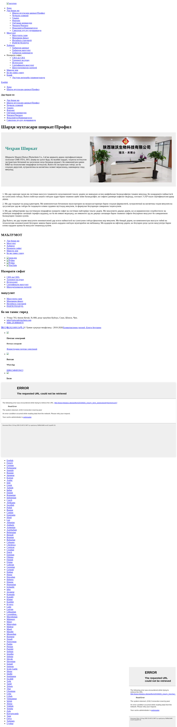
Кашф (9, 75)
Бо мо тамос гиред (15, 72)
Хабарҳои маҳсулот (21, 50)
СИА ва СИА (18, 58)
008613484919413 (15, 370)
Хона (9, 8)
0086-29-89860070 (15, 323)
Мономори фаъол (20, 38)
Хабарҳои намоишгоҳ (22, 53)
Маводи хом (12, 70)
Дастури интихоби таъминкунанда (28, 77)
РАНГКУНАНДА (20, 43)
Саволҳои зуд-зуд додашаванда (26, 30)
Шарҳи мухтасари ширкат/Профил (28, 13)
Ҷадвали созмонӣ (20, 15)
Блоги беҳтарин (93, 327)
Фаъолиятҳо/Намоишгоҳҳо (25, 28)
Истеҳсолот (17, 62)
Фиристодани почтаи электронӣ (22, 349)
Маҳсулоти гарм (20, 35)
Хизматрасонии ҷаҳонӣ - (74, 327)
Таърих (15, 18)
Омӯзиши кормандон (22, 23)
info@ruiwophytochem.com (19, 320)
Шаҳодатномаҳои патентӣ (24, 67)
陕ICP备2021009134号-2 (12, 327)
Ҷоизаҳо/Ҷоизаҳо (20, 25)
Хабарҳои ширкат (20, 48)
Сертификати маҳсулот (23, 65)
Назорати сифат (14, 248)
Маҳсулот (11, 33)
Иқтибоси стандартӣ (22, 40)
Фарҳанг (16, 20)
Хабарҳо (11, 45)
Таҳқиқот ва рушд (20, 60)
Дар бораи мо (13, 10)
